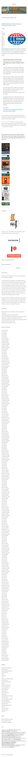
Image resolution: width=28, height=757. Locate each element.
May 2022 (3, 409)
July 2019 (3, 462)
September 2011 (5, 608)
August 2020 (4, 442)
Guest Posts (4, 734)
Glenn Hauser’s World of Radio (7, 678)
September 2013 (5, 571)
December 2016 (5, 510)
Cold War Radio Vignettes (6, 667)
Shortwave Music (22, 740)
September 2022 (5, 403)
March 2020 (4, 450)
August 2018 (4, 479)
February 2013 (4, 582)
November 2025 (5, 344)
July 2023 (3, 387)
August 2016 (4, 517)
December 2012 (5, 585)
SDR (9, 739)
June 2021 (3, 426)
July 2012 (3, 593)
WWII (14, 747)
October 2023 (4, 383)
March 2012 (4, 599)
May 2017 (3, 503)
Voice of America (16, 745)
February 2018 (4, 489)
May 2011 (3, 614)
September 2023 (5, 384)
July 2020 (3, 443)
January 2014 (4, 565)
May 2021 (3, 428)
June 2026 (3, 333)
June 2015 (3, 538)
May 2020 (3, 447)
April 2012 (3, 597)
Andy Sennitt (20, 121)
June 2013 (3, 576)
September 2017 (5, 496)
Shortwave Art (6, 741)
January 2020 (4, 453)
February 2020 (4, 451)
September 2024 (5, 366)
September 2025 (5, 347)
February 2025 (4, 358)
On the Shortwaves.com (6, 686)
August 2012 (4, 591)
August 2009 (4, 647)
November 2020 (5, 437)
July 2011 (3, 611)
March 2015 (4, 543)
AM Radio (3, 729)
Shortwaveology (5, 703)
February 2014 (4, 563)
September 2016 (5, 515)
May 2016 (3, 521)
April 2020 (3, 448)
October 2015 (4, 532)
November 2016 (5, 512)
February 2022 (4, 414)
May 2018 (3, 484)
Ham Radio (10, 735)
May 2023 (3, 391)
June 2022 (3, 408)
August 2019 (4, 461)
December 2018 (5, 473)
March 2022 (4, 412)
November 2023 (5, 381)
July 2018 (3, 481)
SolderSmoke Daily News (6, 705)
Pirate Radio (12, 737)
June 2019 (3, 464)
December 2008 (5, 658)
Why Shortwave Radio (5, 747)
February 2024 (4, 377)
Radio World (23, 738)
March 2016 (4, 524)
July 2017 (3, 499)
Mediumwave (15, 736)
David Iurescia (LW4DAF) (6, 732)
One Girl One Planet (5, 688)
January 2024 (4, 378)
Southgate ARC (18, 744)
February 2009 (4, 655)
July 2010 (3, 630)
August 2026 (4, 330)
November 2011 (5, 605)
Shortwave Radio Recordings (8, 743)
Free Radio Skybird (20, 733)
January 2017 (4, 509)
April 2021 (3, 429)
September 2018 (5, 478)
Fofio (3, 677)
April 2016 (3, 523)
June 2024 (3, 370)
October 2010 (4, 625)
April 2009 (3, 652)
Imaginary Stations (19, 734)
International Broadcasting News (8, 123)
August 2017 (4, 498)
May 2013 (3, 577)
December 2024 (5, 361)
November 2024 (5, 363)
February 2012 (4, 600)
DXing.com (4, 675)
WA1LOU (3, 711)
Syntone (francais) (5, 708)
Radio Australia (18, 737)
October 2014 (4, 551)
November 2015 (5, 531)
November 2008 (5, 660)
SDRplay (12, 739)
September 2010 (5, 627)
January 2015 (4, 546)
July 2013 (3, 574)
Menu (14, 4)
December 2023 (5, 380)
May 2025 (3, 353)
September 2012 (5, 590)
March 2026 (4, 338)
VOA (11, 746)
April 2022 (3, 411)
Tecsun (23, 744)
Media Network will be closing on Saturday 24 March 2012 (11, 24)
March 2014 (4, 562)
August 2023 (4, 386)
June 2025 (3, 352)
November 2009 (5, 642)
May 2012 (3, 596)
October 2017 (4, 495)
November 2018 (5, 475)
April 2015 (3, 541)
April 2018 (3, 485)
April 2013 (3, 579)
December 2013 (5, 566)
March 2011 (4, 618)
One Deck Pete (5, 737)
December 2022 (5, 398)
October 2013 (4, 569)
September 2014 (5, 552)
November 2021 (5, 419)
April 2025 (3, 355)
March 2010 (4, 636)
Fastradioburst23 (11, 733)
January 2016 (4, 527)
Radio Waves (18, 738)
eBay (5, 733)
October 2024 (4, 364)
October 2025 (4, 345)
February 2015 (4, 545)
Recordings (5, 739)
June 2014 (3, 557)
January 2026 (4, 341)
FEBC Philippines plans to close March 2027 (10, 314)
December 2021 (5, 417)
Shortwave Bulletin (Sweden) (7, 698)
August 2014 (4, 554)
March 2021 (4, 431)
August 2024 (4, 367)
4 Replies (3, 28)
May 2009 (3, 650)
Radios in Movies (11, 738)
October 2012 (4, 588)
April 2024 (3, 373)
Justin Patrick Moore (6, 736)
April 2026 (3, 336)
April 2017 (3, 504)
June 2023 (3, 389)
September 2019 (5, 459)
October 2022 (4, 401)
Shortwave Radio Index (6, 702)
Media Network (5, 48)
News (12, 121)
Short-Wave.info (5, 697)
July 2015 (3, 537)
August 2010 (4, 628)
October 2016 (4, 513)
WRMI (11, 747)
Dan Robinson (13, 731)
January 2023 (4, 397)
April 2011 (3, 616)
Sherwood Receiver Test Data (7, 695)
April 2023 (3, 392)
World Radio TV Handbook (7, 722)
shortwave (17, 739)
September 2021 (5, 422)
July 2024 (3, 369)
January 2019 (4, 471)
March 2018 (4, 487)
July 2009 (3, 649)
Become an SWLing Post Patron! (8, 259)
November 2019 (5, 456)
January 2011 (4, 621)
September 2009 (5, 646)
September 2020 (5, 440)
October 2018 (4, 476)
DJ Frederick (23, 732)
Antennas (7, 729)
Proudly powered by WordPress (7, 754)
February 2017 (4, 507)
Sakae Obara (4, 694)
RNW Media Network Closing (13, 125)
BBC (10, 729)
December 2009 (5, 641)
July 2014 (3, 555)
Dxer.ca (3, 674)
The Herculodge (5, 709)
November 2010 (5, 624)
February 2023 (4, 395)
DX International (5, 672)
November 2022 (5, 400)
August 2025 (4, 349)
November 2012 (5, 586)
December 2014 (5, 548)
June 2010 (3, 632)
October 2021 (4, 420)
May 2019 (3, 465)
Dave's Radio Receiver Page (7, 670)
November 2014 (5, 549)
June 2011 (3, 613)
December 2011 (5, 604)
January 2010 (4, 639)
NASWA (3, 683)
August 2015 (4, 535)
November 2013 (5, 568)
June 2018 (3, 482)
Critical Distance (5, 669)
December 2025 (5, 342)
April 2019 (3, 467)
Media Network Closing (19, 123)
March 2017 (4, 506)
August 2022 (4, 405)
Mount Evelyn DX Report (6, 681)
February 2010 (4, 638)
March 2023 (4, 394)
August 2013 (4, 573)
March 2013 (4, 580)
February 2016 (4, 526)
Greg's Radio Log (5, 680)
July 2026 (3, 331)
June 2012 (3, 594)
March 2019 (4, 468)
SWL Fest (3, 706)
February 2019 (4, 470)
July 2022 (3, 406)
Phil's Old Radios (5, 689)
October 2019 (4, 457)
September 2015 (5, 534)
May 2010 (3, 633)
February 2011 (4, 619)
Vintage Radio (7, 745)
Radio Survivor (4, 691)
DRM (3, 733)
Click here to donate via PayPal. (13, 233)
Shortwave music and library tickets (8, 322)
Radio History (4, 738)
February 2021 (4, 433)
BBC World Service (15, 729)
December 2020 (5, 436)
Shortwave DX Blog (5, 700)
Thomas (11, 126)
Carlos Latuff (6, 731)
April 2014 (3, 560)
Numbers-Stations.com (6, 684)
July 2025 (3, 350)
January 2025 (4, 359)
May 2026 (3, 335)
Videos (3, 745)
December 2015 (5, 529)
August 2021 (4, 423)
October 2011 (4, 607)
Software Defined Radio (8, 744)
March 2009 (4, 653)
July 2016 (3, 518)
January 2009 (4, 656)
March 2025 (4, 356)
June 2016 (3, 520)
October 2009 (4, 644)
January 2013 (4, 583)
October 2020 (4, 439)
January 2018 (4, 490)
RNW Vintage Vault (5, 692)
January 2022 (4, 415)
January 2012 (4, 602)
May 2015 (3, 540)
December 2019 (5, 454)
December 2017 (5, 492)
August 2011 (4, 610)
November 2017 (5, 493)
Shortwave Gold (14, 740)
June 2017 (3, 501)
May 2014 (3, 559)
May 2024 (3, 372)
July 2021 (3, 425)
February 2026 (4, 339)
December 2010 (5, 622)
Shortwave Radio (22, 125)
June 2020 (3, 445)
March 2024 (4, 375)
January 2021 (4, 434)
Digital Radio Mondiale (15, 732)
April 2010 (3, 635)
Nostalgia (19, 735)
